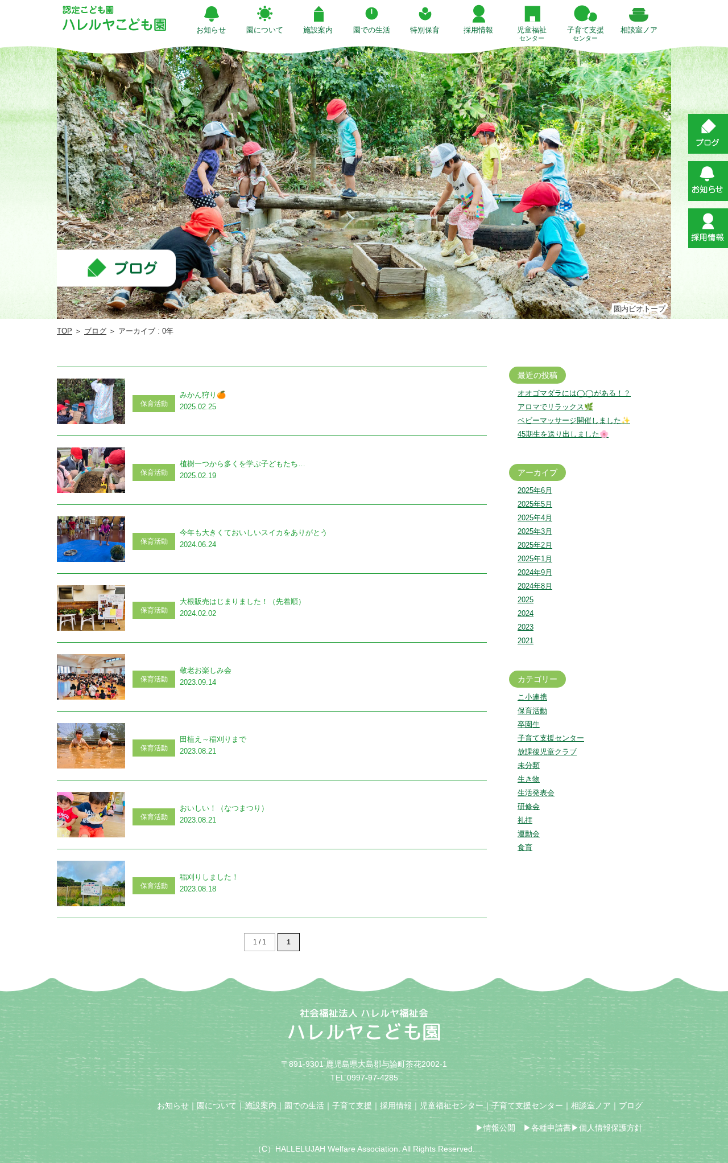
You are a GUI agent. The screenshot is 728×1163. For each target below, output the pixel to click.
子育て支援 (352, 1105)
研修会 (529, 806)
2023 (525, 627)
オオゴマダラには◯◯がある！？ (574, 393)
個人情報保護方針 (611, 1127)
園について (217, 1105)
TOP (64, 331)
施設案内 (260, 1105)
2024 (525, 613)
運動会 (529, 833)
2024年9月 (535, 572)
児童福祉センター (451, 1105)
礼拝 (525, 820)
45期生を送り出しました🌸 (563, 434)
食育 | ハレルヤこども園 (114, 18)
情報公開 (499, 1127)
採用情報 (396, 1105)
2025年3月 (535, 531)
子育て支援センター (551, 738)
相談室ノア (591, 1105)
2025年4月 (535, 517)
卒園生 (529, 724)
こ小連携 (532, 697)
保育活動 (532, 710)
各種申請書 (551, 1127)
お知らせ (173, 1105)
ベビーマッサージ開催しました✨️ (574, 420)
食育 (525, 847)
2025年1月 (535, 558)
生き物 (529, 779)
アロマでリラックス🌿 (555, 406)
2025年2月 (535, 545)
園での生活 (304, 1105)
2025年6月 (535, 490)
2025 (525, 599)
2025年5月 (535, 504)
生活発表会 (536, 792)
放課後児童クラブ (547, 751)
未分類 (529, 765)
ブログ (95, 331)
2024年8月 (535, 586)
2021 (525, 640)
